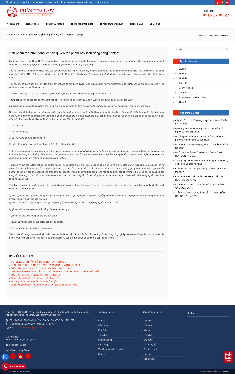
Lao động (148, 340)
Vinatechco (224, 371)
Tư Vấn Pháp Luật (83, 24)
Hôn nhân (183, 73)
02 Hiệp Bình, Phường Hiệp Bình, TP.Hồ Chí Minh (85, 2)
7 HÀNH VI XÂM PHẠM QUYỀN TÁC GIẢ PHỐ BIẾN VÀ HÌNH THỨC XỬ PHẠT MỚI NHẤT (56, 272)
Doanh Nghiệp (186, 88)
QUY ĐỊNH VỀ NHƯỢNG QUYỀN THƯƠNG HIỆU (36, 275)
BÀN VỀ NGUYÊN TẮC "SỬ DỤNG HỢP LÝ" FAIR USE (38, 262)
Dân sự (182, 69)
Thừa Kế (183, 83)
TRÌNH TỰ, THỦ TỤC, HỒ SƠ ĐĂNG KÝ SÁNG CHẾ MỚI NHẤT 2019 (45, 265)
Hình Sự (183, 102)
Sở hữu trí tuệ (150, 349)
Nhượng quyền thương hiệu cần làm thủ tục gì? (34, 281)
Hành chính (149, 359)
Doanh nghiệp (150, 344)
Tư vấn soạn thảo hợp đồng (192, 97)
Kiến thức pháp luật (112, 24)
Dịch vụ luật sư (56, 24)
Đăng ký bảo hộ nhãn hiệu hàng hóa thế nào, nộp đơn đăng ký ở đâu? (44, 285)
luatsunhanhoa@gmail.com (30, 327)
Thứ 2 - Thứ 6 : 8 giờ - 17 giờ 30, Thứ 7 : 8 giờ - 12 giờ (33, 2)
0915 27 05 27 (216, 15)
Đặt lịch (228, 361)
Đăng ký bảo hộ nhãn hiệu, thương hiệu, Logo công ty (37, 278)
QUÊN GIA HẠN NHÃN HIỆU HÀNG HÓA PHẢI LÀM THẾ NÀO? (42, 268)
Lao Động (183, 92)
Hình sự (147, 354)
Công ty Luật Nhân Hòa (21, 371)
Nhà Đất (183, 78)
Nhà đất (147, 330)
